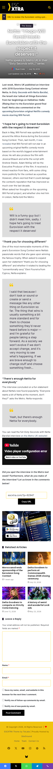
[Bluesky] (26, 756)
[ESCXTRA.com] (15, 7)
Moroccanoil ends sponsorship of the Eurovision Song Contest (12, 571)
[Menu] (3, 8)
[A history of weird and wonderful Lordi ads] (39, 593)
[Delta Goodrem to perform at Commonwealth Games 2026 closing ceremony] (39, 558)
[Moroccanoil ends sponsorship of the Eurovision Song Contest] (13, 558)
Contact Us (34, 741)
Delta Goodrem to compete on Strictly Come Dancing (13, 605)
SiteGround (26, 736)
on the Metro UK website (34, 435)
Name (5, 665)
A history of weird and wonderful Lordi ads (38, 605)
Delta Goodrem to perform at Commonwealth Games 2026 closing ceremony (39, 573)
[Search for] (49, 8)
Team (24, 741)
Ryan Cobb (20, 69)
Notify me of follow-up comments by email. (25, 700)
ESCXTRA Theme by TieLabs (17, 731)
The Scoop (27, 26)
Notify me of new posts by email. (20, 706)
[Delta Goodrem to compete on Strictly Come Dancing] (13, 593)
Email (5, 677)
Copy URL (26, 501)
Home (17, 741)
